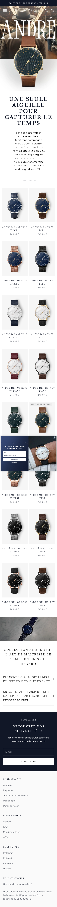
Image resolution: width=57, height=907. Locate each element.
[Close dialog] (54, 438)
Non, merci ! (14, 462)
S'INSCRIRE (14, 459)
